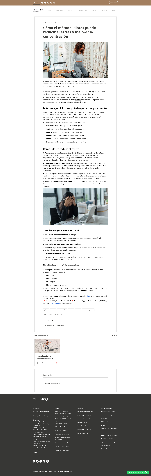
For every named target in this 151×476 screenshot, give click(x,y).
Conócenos (104, 418)
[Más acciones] (107, 23)
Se (102, 428)
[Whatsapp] (42, 3)
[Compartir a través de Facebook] (44, 320)
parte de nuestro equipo (110, 428)
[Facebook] (45, 3)
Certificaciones (105, 445)
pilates (46, 310)
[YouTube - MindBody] (37, 461)
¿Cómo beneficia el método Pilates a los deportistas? (45, 357)
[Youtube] (48, 3)
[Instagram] (54, 3)
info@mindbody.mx (44, 416)
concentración (62, 310)
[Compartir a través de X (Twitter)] (48, 320)
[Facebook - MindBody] (40, 461)
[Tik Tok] (34, 461)
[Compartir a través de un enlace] (57, 320)
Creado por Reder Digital (64, 471)
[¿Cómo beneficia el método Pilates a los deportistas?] (47, 346)
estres (78, 310)
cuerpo (71, 310)
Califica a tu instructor (62, 446)
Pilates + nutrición (82, 433)
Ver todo (114, 335)
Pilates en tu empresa (107, 422)
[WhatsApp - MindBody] (47, 461)
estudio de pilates (88, 310)
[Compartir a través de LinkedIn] (52, 320)
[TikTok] (51, 3)
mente (53, 310)
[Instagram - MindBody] (44, 461)
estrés (51, 314)
